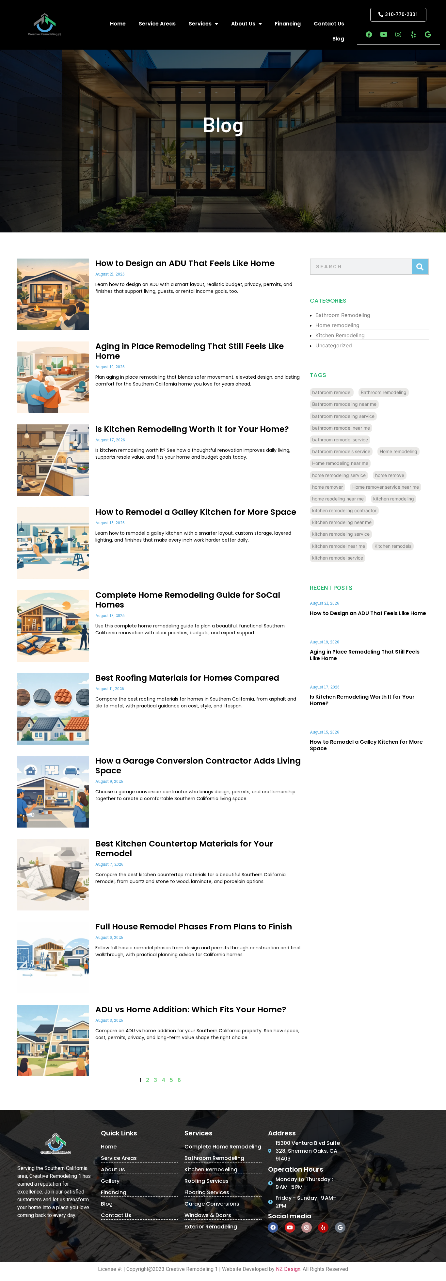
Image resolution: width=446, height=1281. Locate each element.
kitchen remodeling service (341, 534)
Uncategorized (333, 345)
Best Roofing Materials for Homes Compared (187, 678)
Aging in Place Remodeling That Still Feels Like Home (189, 351)
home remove (389, 475)
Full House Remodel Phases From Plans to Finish (193, 926)
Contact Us (329, 23)
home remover (327, 487)
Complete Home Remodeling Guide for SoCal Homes (187, 599)
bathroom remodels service (341, 451)
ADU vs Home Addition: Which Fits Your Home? (190, 1009)
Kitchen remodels (392, 546)
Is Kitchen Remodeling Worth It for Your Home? (192, 429)
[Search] (420, 266)
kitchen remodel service (337, 558)
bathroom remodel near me (341, 428)
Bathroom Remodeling (342, 315)
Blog (338, 38)
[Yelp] (413, 34)
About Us (243, 23)
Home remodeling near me (340, 463)
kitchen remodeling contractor (344, 510)
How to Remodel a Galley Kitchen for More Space (195, 512)
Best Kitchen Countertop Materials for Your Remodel (184, 848)
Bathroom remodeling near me (344, 404)
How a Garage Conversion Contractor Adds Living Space (198, 765)
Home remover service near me (385, 487)
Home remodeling (337, 325)
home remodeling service (339, 475)
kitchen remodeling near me (342, 522)
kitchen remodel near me (338, 546)
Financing (288, 23)
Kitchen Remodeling (340, 335)
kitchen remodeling (393, 498)
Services (200, 23)
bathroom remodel (331, 392)
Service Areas (157, 23)
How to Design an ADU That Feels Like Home (185, 263)
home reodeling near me (338, 498)
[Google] (427, 34)
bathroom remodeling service (343, 416)
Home (118, 23)
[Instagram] (398, 34)
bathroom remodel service (340, 439)
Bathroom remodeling (383, 392)
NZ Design (288, 1269)
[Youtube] (383, 34)
